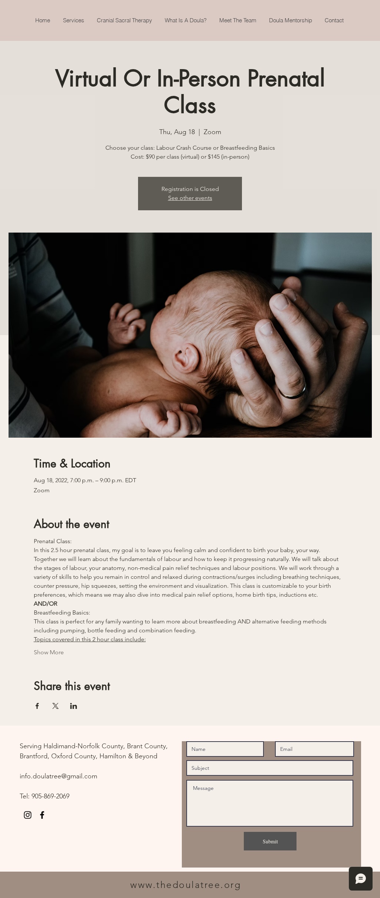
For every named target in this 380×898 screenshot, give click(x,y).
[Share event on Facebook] (37, 706)
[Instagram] (28, 815)
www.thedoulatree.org (185, 884)
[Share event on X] (55, 706)
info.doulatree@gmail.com (58, 776)
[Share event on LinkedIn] (73, 706)
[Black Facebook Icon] (42, 815)
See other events (190, 197)
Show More (49, 652)
